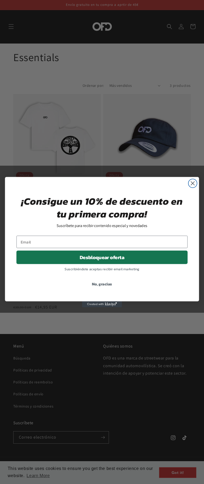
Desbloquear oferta (102, 257)
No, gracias (102, 284)
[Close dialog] (192, 183)
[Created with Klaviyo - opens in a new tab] (102, 304)
